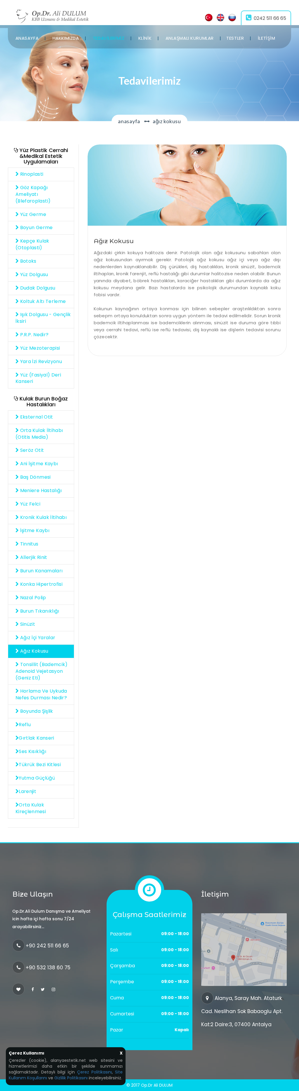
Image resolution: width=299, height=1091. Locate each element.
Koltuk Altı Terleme (42, 301)
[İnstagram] (53, 989)
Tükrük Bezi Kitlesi (40, 764)
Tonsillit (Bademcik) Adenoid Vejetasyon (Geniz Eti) (41, 671)
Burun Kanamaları (40, 570)
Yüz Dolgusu (33, 274)
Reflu (25, 724)
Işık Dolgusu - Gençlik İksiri (43, 318)
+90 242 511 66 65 (47, 945)
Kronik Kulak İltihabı (43, 517)
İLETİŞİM (266, 38)
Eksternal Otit (36, 417)
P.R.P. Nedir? (33, 334)
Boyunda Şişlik (36, 711)
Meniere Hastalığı (40, 490)
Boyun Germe (36, 227)
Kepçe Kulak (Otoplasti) (32, 244)
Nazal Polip (32, 597)
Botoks (27, 261)
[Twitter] (43, 989)
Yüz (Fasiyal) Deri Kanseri (38, 378)
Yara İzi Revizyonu (40, 361)
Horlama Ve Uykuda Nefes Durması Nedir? (41, 694)
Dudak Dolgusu (37, 288)
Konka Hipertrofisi (40, 584)
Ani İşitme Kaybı (38, 463)
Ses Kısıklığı (32, 751)
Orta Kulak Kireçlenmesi (30, 808)
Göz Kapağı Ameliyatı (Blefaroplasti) (33, 194)
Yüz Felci (29, 504)
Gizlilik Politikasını (71, 1078)
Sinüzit (27, 624)
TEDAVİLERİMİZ (108, 38)
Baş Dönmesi (35, 477)
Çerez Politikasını (94, 1072)
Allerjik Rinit (33, 557)
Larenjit (27, 791)
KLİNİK (145, 38)
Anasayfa (129, 121)
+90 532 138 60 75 (48, 967)
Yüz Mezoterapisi (39, 348)
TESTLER (235, 38)
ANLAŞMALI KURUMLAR (190, 38)
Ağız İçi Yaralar (37, 637)
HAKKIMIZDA (66, 38)
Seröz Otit (31, 450)
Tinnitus (28, 544)
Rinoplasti (31, 174)
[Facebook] (33, 989)
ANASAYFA (27, 38)
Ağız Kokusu (33, 651)
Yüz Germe (32, 214)
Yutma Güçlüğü (37, 778)
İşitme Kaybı (34, 530)
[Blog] (187, 185)
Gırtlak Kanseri (36, 738)
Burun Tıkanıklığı (39, 611)
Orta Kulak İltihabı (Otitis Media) (39, 433)
